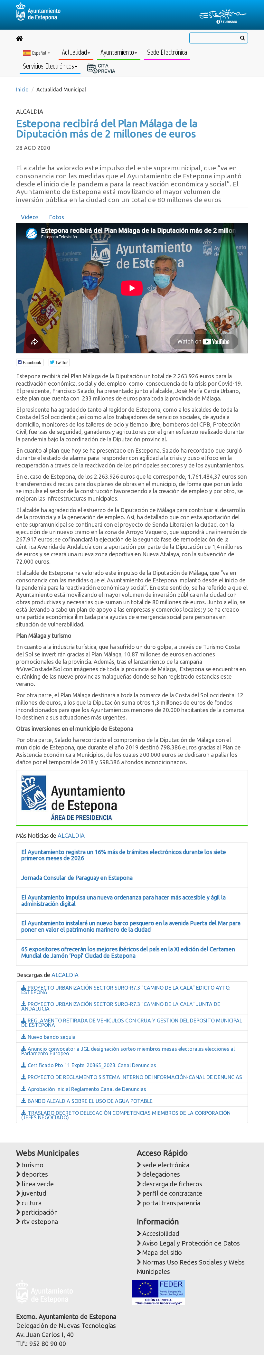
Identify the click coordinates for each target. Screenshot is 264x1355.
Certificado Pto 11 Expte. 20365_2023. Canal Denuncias (91, 1065)
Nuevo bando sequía (51, 1037)
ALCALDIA (71, 835)
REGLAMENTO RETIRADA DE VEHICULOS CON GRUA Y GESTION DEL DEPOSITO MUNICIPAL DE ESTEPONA (131, 1023)
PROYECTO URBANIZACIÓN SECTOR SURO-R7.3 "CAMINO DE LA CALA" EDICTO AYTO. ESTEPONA (125, 990)
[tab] (29, 217)
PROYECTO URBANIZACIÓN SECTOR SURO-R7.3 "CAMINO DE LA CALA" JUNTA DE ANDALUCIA (120, 1006)
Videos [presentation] (30, 217)
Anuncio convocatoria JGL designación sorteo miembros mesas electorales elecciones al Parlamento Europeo (128, 1051)
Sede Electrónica (167, 52)
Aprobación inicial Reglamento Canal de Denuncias (86, 1089)
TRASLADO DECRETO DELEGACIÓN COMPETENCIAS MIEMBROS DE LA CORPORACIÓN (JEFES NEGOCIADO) (126, 1115)
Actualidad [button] (74, 52)
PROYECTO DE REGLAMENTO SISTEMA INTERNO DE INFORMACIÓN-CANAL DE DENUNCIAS (134, 1077)
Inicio (22, 89)
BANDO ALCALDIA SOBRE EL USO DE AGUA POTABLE (89, 1101)
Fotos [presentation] (56, 217)
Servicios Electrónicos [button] (48, 66)
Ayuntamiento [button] (117, 52)
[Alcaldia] (73, 796)
